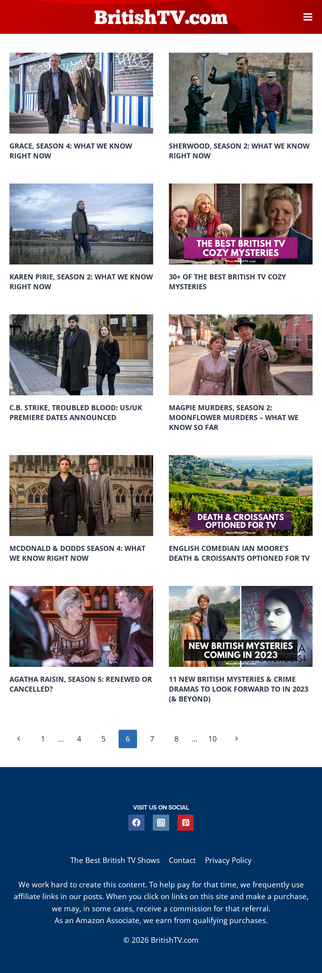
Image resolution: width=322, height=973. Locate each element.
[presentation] (81, 93)
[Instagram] (161, 823)
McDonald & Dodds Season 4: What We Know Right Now (77, 553)
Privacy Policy (228, 860)
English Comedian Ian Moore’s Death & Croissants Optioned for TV (239, 553)
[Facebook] (136, 823)
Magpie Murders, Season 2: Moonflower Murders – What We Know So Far (233, 417)
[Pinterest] (185, 823)
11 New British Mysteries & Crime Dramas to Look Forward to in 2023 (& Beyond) (238, 688)
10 (212, 739)
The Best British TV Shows (115, 860)
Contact (182, 860)
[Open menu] (308, 17)
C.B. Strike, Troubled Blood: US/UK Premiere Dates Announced (75, 412)
